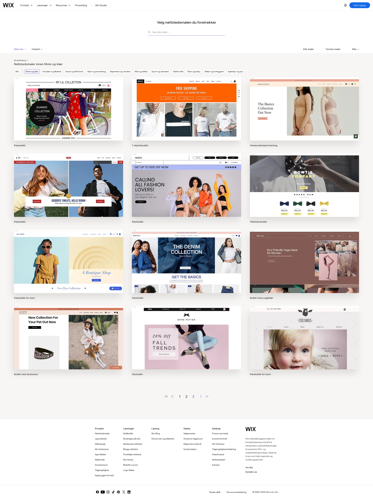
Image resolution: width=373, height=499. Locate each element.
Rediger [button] (68, 106)
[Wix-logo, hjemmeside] (8, 5)
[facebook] (97, 492)
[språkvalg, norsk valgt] (345, 5)
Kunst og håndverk (74, 71)
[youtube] (102, 492)
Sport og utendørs (160, 71)
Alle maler (308, 49)
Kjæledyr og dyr (235, 71)
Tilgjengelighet (102, 470)
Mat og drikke (141, 71)
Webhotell (99, 459)
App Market (100, 454)
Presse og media (220, 433)
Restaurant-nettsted (132, 444)
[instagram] (108, 492)
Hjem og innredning (96, 71)
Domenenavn (101, 465)
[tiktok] (113, 492)
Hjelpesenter (189, 433)
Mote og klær (32, 71)
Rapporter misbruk (192, 444)
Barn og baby (194, 71)
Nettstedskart (218, 459)
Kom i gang (360, 5)
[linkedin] (129, 492)
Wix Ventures (218, 444)
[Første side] (166, 396)
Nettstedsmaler (102, 433)
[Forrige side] (172, 396)
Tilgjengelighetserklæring (224, 449)
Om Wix (249, 467)
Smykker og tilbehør (51, 71)
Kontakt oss (251, 472)
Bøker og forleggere (214, 71)
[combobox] (188, 32)
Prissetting (81, 5)
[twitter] (123, 492)
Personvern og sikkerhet (162, 438)
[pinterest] (118, 492)
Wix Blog (155, 433)
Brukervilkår (214, 492)
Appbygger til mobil (104, 475)
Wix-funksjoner (102, 449)
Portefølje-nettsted (132, 454)
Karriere (216, 465)
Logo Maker (128, 470)
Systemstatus (190, 449)
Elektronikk (178, 71)
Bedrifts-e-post (130, 465)
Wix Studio (101, 5)
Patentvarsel (218, 454)
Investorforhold (219, 438)
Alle (17, 71)
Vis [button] (68, 114)
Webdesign (100, 444)
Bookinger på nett (131, 438)
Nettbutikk (128, 433)
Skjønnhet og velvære (120, 71)
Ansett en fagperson (193, 438)
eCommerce (20, 60)
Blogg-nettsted (130, 449)
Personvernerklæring (236, 492)
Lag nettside (101, 438)
